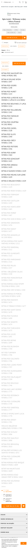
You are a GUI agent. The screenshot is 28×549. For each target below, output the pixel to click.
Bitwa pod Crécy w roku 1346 (8, 141)
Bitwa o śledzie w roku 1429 (13, 171)
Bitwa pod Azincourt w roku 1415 (10, 160)
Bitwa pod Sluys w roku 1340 (8, 135)
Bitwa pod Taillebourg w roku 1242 (11, 111)
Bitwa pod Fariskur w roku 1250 (10, 117)
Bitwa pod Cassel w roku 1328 (8, 129)
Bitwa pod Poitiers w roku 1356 (9, 147)
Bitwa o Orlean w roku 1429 (13, 181)
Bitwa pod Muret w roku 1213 (8, 92)
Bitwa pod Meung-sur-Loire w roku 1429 (13, 176)
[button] (20, 43)
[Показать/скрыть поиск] (20, 2)
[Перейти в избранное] (23, 2)
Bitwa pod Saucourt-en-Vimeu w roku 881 (12, 74)
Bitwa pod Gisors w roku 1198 (9, 86)
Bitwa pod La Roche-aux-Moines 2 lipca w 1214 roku (13, 99)
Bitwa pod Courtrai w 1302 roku (10, 123)
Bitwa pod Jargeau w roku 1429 (9, 166)
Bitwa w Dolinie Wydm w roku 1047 (11, 80)
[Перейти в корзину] (26, 2)
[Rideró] (2, 2)
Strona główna (8, 2)
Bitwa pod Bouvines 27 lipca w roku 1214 (13, 105)
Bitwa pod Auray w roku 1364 (8, 154)
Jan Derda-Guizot (14, 23)
